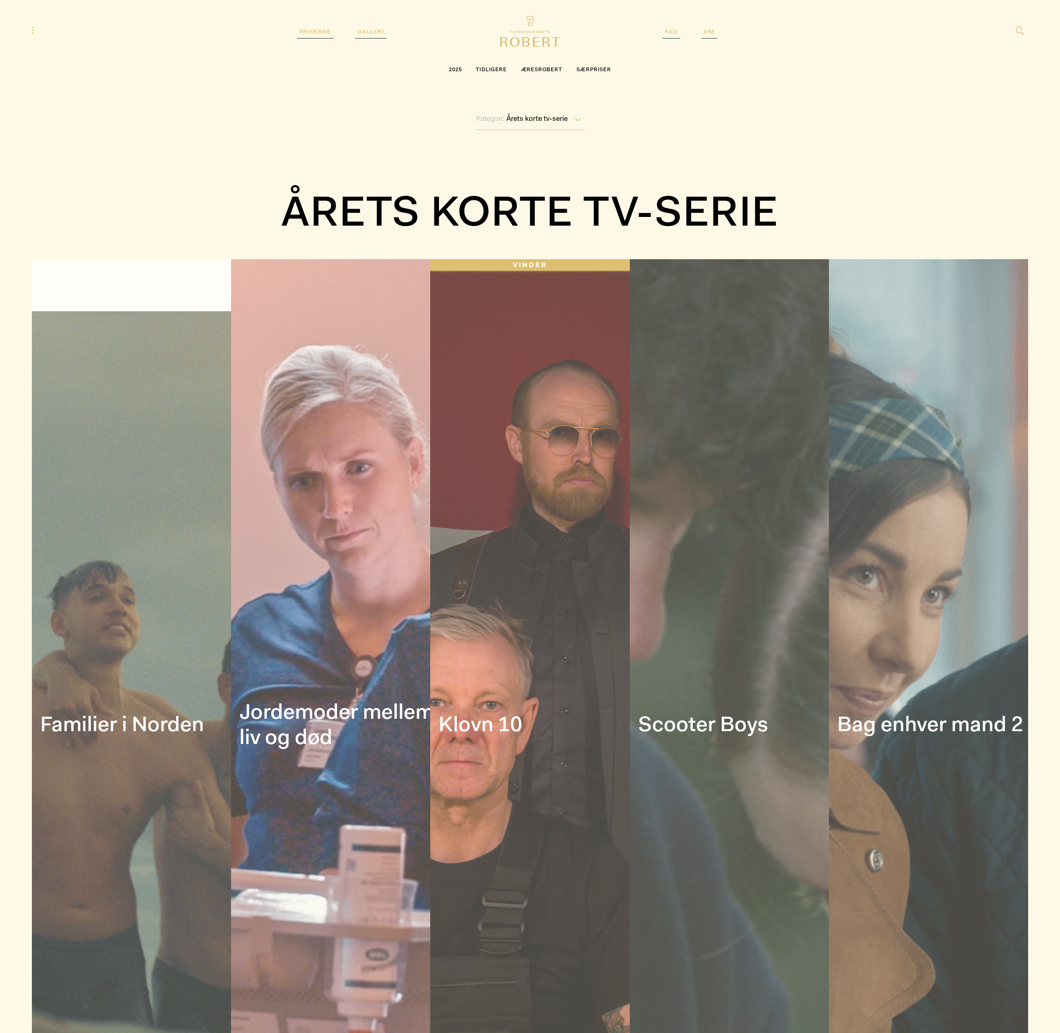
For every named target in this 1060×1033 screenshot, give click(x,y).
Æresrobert (541, 69)
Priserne (315, 32)
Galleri (370, 32)
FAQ (671, 32)
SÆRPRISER (593, 69)
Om (709, 32)
